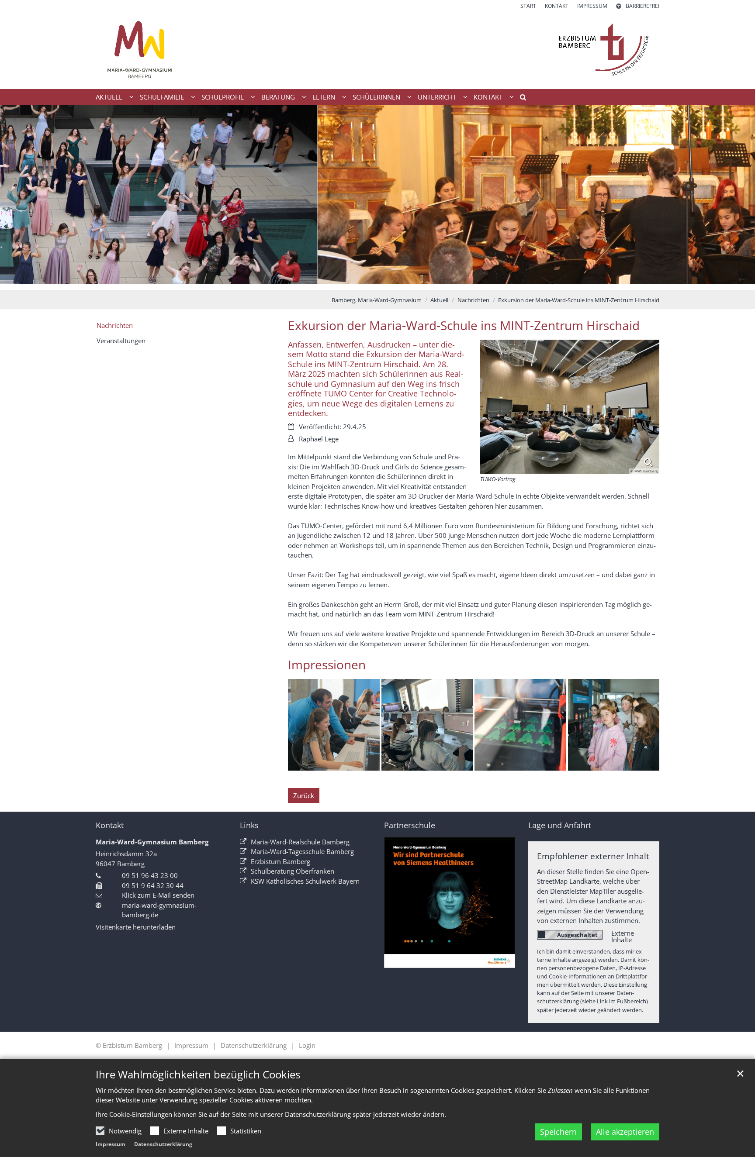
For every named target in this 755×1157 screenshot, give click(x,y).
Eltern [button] (323, 97)
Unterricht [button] (437, 97)
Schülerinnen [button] (376, 97)
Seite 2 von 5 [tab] (362, 281)
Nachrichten (473, 300)
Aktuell (439, 300)
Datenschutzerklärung (163, 1144)
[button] (520, 99)
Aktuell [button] (109, 97)
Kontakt (110, 825)
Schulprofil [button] (222, 97)
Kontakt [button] (488, 97)
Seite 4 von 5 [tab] (392, 281)
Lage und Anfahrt (559, 825)
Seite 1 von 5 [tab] (346, 281)
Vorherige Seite (17, 197)
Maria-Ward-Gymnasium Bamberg (152, 841)
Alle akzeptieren (625, 1131)
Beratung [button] (278, 97)
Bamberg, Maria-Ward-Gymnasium (377, 300)
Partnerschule (409, 825)
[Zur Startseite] (377, 49)
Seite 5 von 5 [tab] (408, 281)
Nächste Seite (737, 197)
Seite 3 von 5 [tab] (377, 281)
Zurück (303, 795)
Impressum (110, 1144)
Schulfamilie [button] (162, 97)
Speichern (558, 1131)
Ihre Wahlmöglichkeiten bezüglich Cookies (198, 1074)
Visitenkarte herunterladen (136, 927)
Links (249, 825)
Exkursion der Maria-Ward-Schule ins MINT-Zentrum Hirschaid (578, 300)
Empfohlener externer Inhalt (593, 856)
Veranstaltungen (121, 340)
